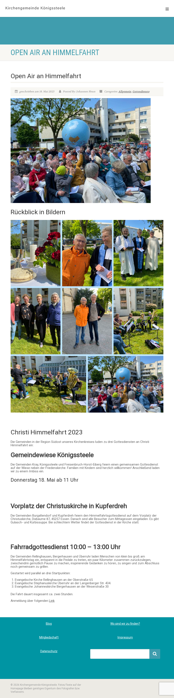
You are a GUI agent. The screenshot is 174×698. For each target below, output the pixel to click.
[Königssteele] (43, 8)
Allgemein (124, 91)
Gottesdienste (140, 91)
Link (52, 601)
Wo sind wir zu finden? (125, 623)
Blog (49, 623)
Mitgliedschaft (49, 637)
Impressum (125, 637)
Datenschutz (49, 651)
